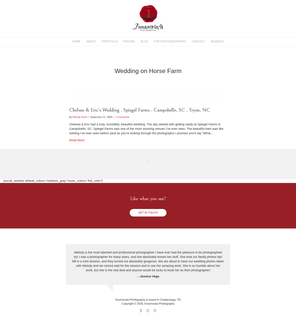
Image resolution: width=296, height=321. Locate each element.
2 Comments (122, 117)
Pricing (129, 41)
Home (76, 41)
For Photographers (170, 41)
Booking (217, 41)
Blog (144, 41)
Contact (198, 41)
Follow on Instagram (150, 167)
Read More (76, 140)
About (91, 41)
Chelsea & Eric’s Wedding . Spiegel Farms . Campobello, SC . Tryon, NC (139, 110)
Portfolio (110, 41)
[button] (148, 213)
